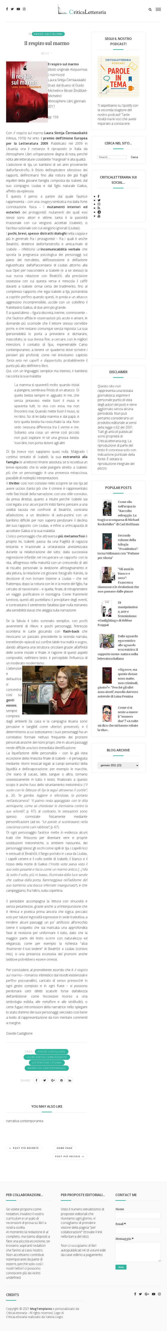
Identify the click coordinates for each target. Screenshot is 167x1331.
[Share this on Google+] (53, 1080)
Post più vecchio (67, 1156)
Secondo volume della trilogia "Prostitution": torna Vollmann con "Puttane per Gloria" (118, 547)
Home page (65, 1148)
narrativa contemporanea (47, 1068)
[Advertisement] (118, 294)
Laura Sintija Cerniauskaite (47, 1057)
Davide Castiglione (48, 34)
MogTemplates (41, 1309)
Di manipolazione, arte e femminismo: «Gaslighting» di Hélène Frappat (118, 614)
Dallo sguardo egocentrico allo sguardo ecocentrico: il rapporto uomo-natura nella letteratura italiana (118, 647)
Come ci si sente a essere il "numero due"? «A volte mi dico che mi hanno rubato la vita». (118, 719)
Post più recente (26, 1148)
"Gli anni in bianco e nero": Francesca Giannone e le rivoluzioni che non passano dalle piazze (118, 580)
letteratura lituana (47, 1062)
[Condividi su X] (45, 1080)
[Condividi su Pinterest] (61, 1080)
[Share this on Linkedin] (70, 1080)
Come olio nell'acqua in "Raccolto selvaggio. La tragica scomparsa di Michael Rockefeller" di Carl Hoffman (118, 513)
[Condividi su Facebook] (36, 1080)
